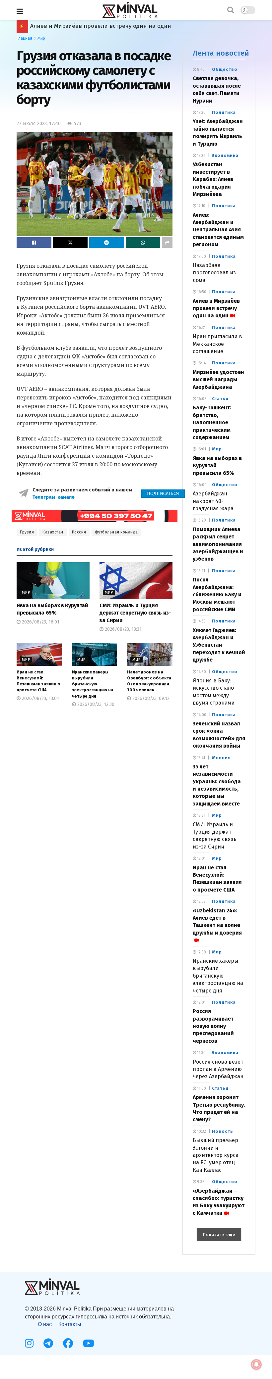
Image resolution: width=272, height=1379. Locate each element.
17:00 (201, 256)
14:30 (201, 671)
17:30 (201, 112)
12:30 (201, 952)
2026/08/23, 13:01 (40, 698)
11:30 (201, 1052)
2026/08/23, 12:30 (95, 704)
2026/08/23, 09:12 (150, 698)
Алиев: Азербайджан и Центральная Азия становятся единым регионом (218, 230)
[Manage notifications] (256, 1364)
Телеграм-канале (54, 497)
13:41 (200, 758)
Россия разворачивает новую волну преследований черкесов (213, 1026)
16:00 (201, 485)
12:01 (201, 1002)
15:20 (201, 520)
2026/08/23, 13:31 (122, 629)
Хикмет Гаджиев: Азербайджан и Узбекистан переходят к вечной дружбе (219, 645)
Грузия (27, 532)
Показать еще (219, 1234)
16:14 (201, 363)
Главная (24, 38)
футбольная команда (116, 532)
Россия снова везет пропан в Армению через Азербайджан (218, 1069)
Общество (225, 69)
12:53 (201, 901)
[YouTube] (88, 1343)
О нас (45, 1324)
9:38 (200, 1181)
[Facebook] (68, 1343)
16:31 (201, 327)
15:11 (200, 571)
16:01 (201, 449)
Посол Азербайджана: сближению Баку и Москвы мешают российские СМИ (217, 594)
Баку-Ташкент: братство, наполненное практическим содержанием (212, 422)
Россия (79, 532)
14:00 (201, 714)
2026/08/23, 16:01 (40, 622)
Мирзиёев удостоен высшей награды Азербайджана (103, 26)
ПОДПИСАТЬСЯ (163, 493)
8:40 (200, 69)
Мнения (221, 757)
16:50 (201, 292)
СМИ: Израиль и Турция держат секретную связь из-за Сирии (135, 612)
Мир (41, 38)
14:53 (201, 621)
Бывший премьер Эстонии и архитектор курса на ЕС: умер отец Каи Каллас (215, 1155)
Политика (224, 112)
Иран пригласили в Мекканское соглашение (217, 343)
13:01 (201, 858)
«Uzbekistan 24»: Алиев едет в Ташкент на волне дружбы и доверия (217, 921)
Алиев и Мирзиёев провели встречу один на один (216, 308)
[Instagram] (29, 1343)
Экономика (225, 155)
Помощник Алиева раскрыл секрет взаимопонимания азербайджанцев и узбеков (218, 544)
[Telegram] (48, 1343)
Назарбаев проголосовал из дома (214, 272)
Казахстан (52, 532)
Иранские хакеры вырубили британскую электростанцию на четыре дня (92, 684)
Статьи (220, 398)
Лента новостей (221, 53)
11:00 (201, 1088)
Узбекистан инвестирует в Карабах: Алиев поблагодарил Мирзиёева (213, 179)
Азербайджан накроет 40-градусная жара (213, 501)
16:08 (201, 398)
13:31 (200, 815)
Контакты (69, 1324)
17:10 (200, 206)
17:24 (200, 155)
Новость (222, 1131)
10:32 (201, 1131)
